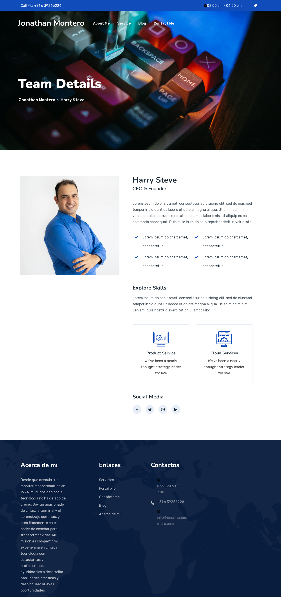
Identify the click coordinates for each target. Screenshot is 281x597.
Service (124, 23)
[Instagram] (163, 409)
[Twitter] (255, 6)
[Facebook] (137, 409)
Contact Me (164, 23)
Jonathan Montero (51, 23)
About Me (101, 23)
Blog (142, 23)
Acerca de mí (110, 514)
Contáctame (109, 497)
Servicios (106, 480)
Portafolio (107, 488)
